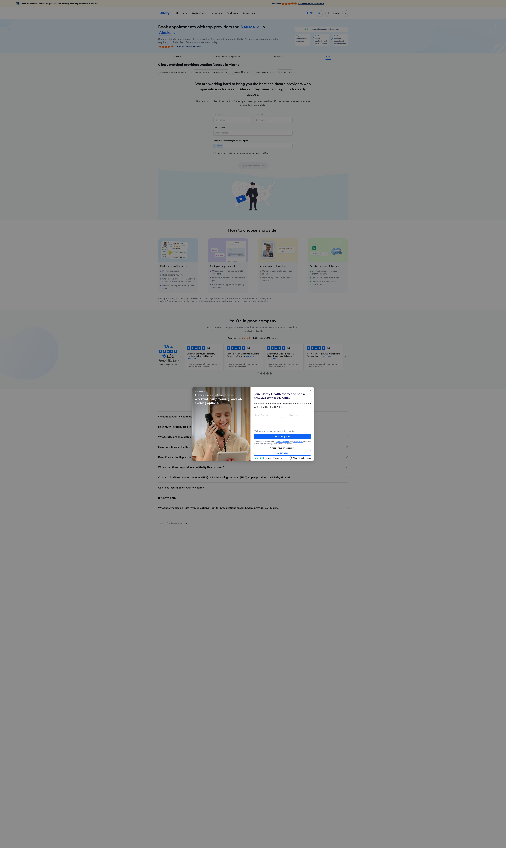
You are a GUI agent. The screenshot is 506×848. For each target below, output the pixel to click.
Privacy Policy (298, 442)
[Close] (310, 390)
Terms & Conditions (283, 442)
